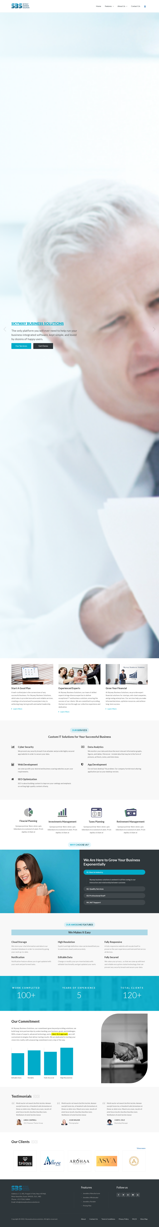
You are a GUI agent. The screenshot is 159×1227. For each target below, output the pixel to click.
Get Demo (43, 632)
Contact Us (135, 6)
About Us (122, 6)
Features (108, 6)
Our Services (21, 632)
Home (98, 6)
